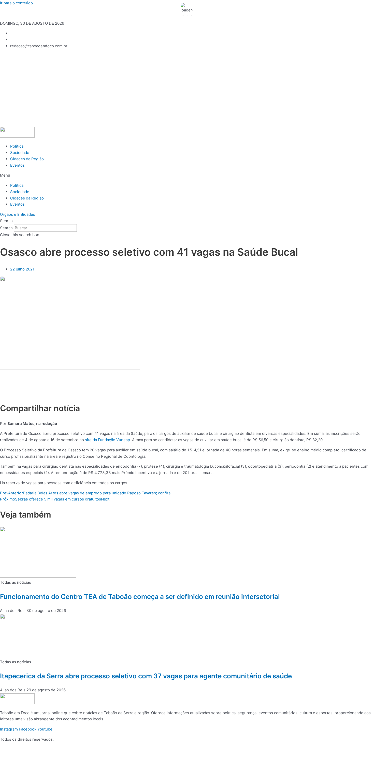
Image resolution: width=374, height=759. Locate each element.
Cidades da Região (27, 158)
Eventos (17, 165)
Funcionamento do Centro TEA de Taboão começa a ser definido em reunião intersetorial (140, 596)
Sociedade (19, 152)
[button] (187, 175)
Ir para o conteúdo (16, 3)
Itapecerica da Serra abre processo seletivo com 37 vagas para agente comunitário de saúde (146, 676)
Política (16, 146)
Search (6, 227)
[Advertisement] (187, 88)
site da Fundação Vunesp (107, 439)
